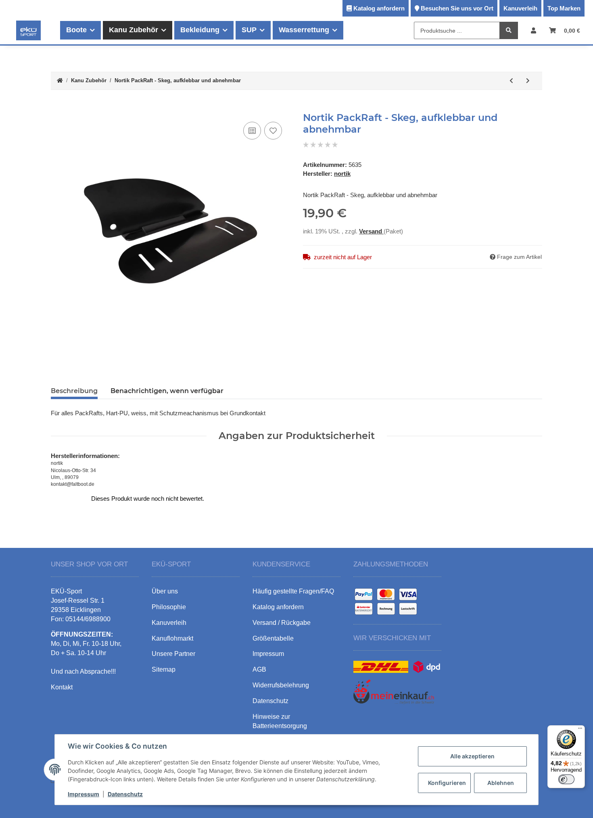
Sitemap (163, 669)
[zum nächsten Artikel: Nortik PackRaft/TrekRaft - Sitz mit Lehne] (528, 81)
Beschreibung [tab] (74, 391)
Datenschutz (125, 794)
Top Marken (563, 8)
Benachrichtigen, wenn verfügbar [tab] (167, 391)
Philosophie (169, 607)
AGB (259, 669)
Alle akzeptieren (472, 756)
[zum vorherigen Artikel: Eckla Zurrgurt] (511, 81)
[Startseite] (60, 81)
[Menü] (580, 730)
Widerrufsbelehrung (281, 685)
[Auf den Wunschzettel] (273, 130)
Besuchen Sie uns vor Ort (457, 8)
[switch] (566, 779)
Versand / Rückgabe (282, 622)
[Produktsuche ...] (508, 31)
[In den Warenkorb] (57, 107)
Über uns (165, 591)
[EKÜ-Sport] (28, 30)
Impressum (83, 794)
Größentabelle (273, 638)
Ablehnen (500, 782)
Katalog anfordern (379, 8)
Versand (371, 231)
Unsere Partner (173, 653)
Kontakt (62, 687)
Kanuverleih (520, 8)
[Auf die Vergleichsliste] (252, 130)
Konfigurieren (447, 782)
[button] (533, 30)
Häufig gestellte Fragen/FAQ (293, 591)
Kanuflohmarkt (172, 638)
